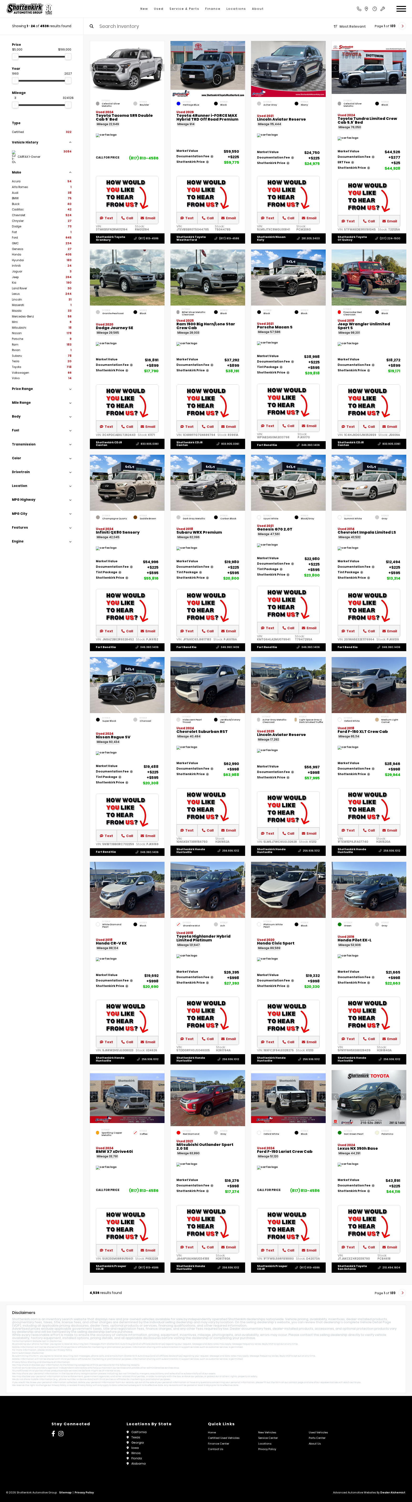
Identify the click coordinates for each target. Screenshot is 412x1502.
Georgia (137, 1443)
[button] (161, 68)
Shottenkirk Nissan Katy (271, 238)
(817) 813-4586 (144, 158)
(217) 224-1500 (390, 238)
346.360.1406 (310, 445)
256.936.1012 (230, 851)
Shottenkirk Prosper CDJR (111, 1267)
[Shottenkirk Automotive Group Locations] (371, 9)
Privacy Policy (64, 1350)
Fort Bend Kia (267, 445)
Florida (136, 1458)
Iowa (135, 1448)
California (139, 1432)
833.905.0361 (150, 444)
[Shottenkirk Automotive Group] (29, 8)
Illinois (136, 1453)
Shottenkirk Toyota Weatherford (191, 238)
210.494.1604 (391, 1268)
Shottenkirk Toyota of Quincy (352, 238)
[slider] (15, 56)
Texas (135, 1437)
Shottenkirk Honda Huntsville (190, 850)
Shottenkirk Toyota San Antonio (352, 1267)
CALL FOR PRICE (107, 157)
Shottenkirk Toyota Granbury (110, 238)
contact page (296, 1382)
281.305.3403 (311, 238)
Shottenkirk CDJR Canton (109, 443)
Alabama (138, 1463)
